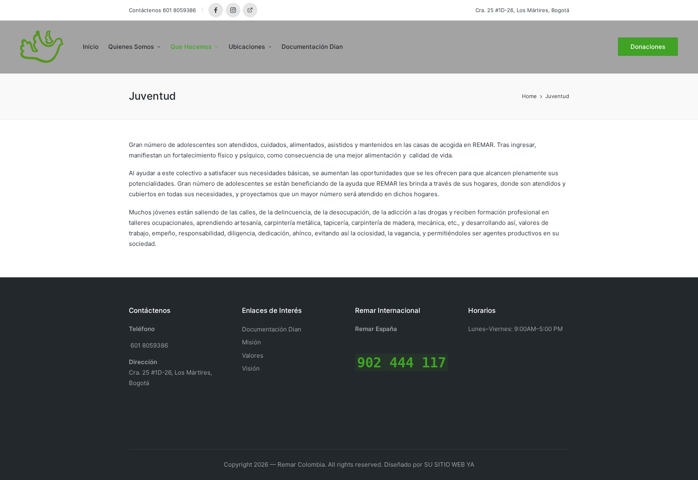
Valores (252, 355)
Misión (251, 342)
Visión (251, 368)
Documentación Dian (271, 329)
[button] (648, 47)
